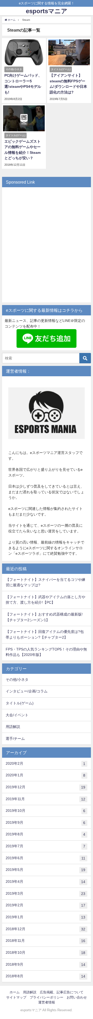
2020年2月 (45, 763)
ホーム (15, 992)
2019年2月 (45, 905)
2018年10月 (45, 953)
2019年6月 (45, 858)
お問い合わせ (77, 997)
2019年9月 (45, 823)
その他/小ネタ (17, 679)
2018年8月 (45, 976)
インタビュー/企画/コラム (27, 691)
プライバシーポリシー (46, 997)
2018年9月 (45, 964)
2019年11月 (45, 799)
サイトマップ (16, 997)
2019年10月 (45, 811)
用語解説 (13, 726)
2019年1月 (45, 917)
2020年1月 (45, 775)
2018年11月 (45, 941)
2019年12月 (45, 787)
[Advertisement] (46, 247)
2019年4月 (45, 882)
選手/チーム (15, 738)
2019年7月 (45, 846)
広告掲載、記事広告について (61, 992)
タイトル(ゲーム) (20, 703)
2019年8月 (45, 834)
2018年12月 (45, 929)
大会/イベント (17, 715)
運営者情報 (46, 1002)
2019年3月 (45, 893)
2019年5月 (45, 870)
